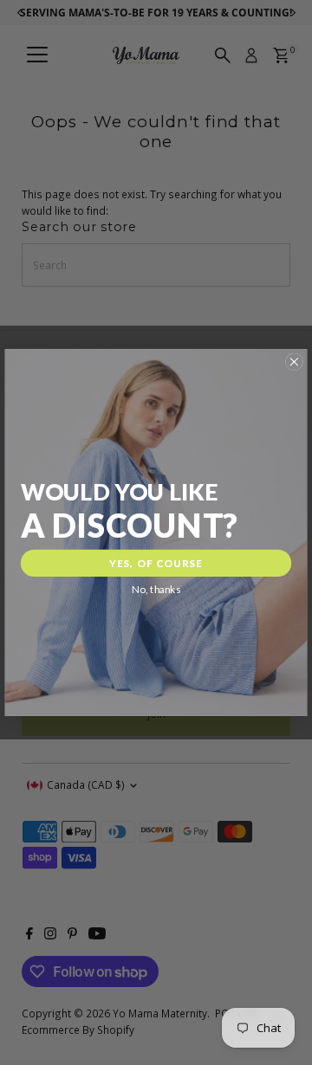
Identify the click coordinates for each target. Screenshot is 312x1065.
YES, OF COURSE (156, 563)
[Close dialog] (293, 362)
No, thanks (156, 589)
